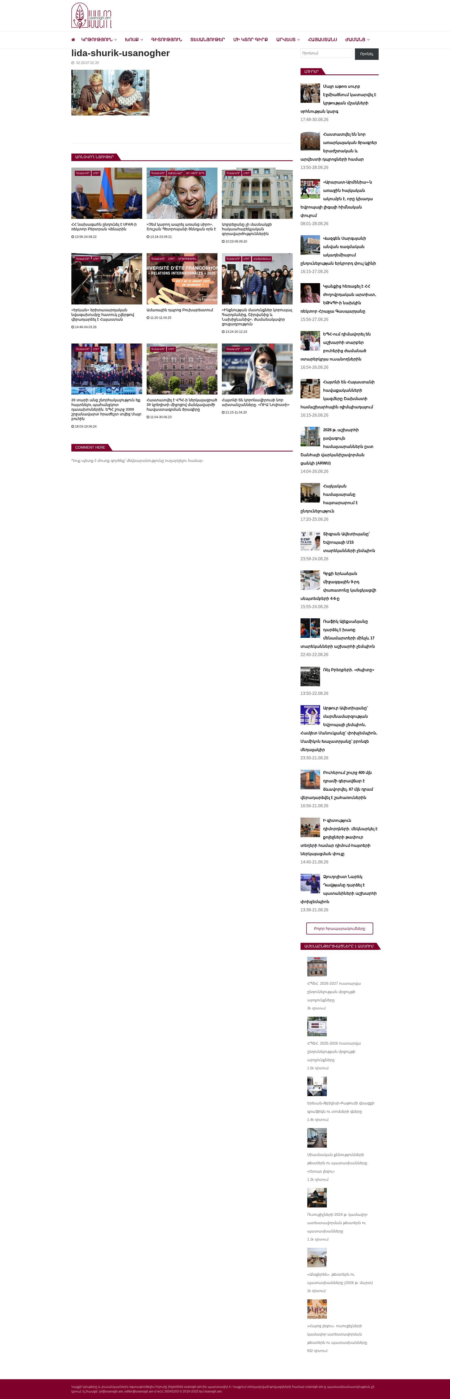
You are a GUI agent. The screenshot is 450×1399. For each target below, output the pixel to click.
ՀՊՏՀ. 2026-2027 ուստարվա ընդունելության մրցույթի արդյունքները (334, 991)
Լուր (96, 173)
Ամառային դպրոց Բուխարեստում (180, 310)
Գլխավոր (83, 173)
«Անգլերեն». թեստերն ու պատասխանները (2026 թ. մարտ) (340, 1278)
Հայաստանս (322, 39)
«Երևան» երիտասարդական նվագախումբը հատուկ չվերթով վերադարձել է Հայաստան (102, 314)
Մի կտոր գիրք (250, 39)
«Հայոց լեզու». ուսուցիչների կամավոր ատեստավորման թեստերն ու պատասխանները (337, 1334)
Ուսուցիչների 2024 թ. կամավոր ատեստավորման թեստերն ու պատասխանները (337, 1222)
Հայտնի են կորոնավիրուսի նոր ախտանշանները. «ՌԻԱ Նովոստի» (256, 402)
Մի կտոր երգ (195, 173)
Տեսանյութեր (207, 39)
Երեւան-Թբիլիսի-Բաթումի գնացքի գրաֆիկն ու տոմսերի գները (340, 1107)
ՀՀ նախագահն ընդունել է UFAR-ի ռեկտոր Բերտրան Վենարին (104, 226)
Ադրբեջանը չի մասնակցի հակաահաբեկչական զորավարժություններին (247, 229)
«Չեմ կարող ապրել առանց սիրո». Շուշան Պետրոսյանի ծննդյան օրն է (181, 226)
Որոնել (366, 54)
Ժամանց (355, 39)
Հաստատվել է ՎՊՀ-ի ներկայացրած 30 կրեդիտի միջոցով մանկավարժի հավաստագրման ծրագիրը (182, 404)
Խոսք (132, 39)
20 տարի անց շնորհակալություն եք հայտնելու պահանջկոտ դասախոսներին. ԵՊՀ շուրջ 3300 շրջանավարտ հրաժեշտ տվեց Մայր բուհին (106, 409)
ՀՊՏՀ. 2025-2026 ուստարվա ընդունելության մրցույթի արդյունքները (334, 1051)
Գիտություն (166, 39)
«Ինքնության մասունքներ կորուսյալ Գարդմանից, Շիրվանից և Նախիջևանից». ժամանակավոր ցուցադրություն (257, 317)
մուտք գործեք (111, 461)
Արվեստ (286, 39)
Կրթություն (97, 39)
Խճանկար (175, 173)
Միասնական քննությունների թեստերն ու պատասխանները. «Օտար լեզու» (337, 1163)
